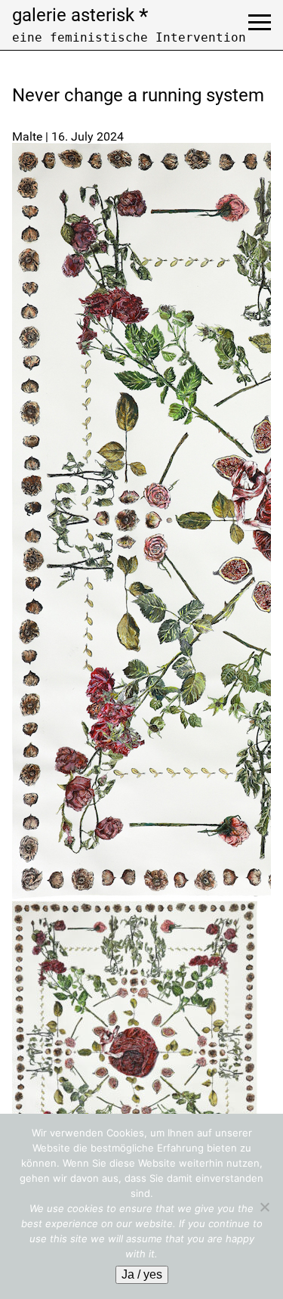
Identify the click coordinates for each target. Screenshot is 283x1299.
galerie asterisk (80, 15)
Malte (27, 136)
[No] (264, 1206)
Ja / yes (142, 1274)
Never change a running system (138, 95)
